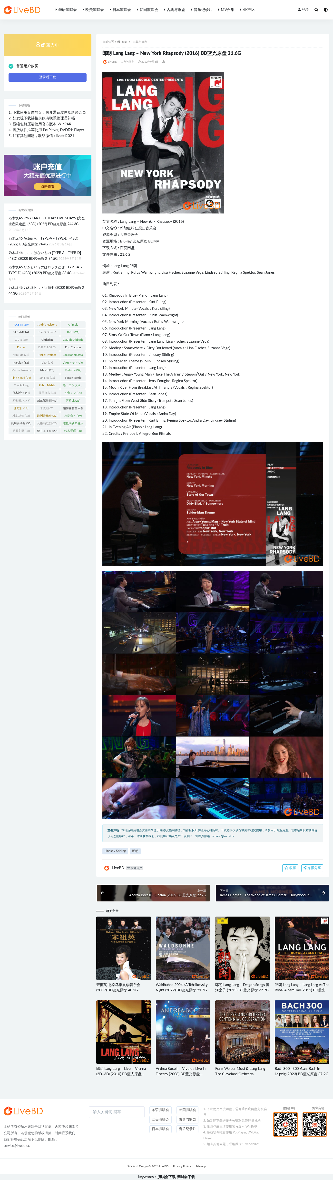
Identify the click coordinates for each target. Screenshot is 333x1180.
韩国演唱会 (149, 10)
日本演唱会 (122, 10)
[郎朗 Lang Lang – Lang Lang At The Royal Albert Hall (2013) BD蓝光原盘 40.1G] (302, 948)
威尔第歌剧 (47, 400)
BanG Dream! (47, 333)
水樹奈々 (73, 415)
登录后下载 (47, 77)
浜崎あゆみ (21, 423)
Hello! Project (47, 355)
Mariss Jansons (21, 371)
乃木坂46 (21, 392)
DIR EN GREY (47, 348)
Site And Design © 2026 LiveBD (147, 1166)
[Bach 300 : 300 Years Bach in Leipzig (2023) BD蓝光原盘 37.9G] (302, 1032)
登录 (305, 9)
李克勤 (47, 408)
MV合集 (227, 10)
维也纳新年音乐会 (73, 424)
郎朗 (123, 228)
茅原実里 (21, 430)
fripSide (21, 354)
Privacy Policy (182, 1166)
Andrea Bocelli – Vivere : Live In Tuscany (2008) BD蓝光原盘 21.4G (181, 1074)
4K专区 (249, 10)
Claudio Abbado (73, 340)
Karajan (21, 362)
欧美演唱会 (94, 10)
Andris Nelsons (47, 325)
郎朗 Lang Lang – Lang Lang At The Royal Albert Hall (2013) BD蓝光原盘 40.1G (302, 990)
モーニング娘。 (73, 386)
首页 (124, 41)
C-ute (21, 339)
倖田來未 (47, 392)
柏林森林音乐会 (73, 409)
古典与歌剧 (176, 10)
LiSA (47, 362)
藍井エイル (47, 430)
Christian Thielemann (47, 340)
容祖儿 (73, 400)
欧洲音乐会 (47, 415)
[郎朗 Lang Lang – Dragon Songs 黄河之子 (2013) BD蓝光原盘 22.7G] (242, 948)
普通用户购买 (27, 66)
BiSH (73, 332)
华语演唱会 (67, 10)
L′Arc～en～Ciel (73, 363)
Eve (116, 427)
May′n (47, 370)
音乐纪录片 (203, 10)
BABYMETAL (21, 333)
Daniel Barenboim (21, 348)
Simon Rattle (73, 378)
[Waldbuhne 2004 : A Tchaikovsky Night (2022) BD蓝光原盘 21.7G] (183, 948)
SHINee (47, 377)
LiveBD (112, 61)
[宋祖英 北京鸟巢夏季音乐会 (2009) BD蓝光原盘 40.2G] (123, 948)
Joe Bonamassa (73, 355)
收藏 (292, 868)
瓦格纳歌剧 (47, 423)
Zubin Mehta (47, 386)
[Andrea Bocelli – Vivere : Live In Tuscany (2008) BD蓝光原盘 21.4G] (183, 1032)
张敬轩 (21, 408)
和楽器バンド (21, 401)
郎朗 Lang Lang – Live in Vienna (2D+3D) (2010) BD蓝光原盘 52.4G (121, 1074)
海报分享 (313, 868)
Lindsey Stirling (217, 272)
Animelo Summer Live (73, 325)
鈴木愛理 (73, 430)
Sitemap (201, 1166)
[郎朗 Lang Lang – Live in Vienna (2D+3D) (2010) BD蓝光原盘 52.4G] (123, 1032)
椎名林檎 (21, 415)
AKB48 (21, 324)
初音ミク (73, 392)
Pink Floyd (21, 377)
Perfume (73, 370)
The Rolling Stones (21, 386)
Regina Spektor (243, 272)
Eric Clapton (73, 348)
